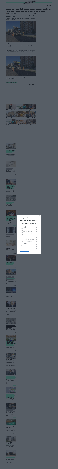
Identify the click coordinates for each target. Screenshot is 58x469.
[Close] (39, 215)
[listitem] (29, 226)
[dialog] (29, 234)
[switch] (36, 227)
